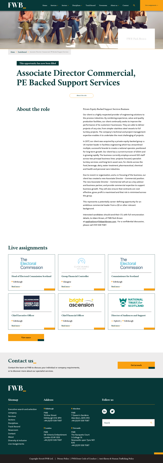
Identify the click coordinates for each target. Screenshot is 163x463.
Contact (126, 5)
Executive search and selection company (22, 411)
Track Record (91, 5)
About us (114, 5)
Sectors (64, 5)
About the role (81, 95)
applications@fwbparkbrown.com (100, 221)
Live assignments (150, 5)
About (11, 437)
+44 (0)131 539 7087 (53, 420)
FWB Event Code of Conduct (84, 458)
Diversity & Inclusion (17, 440)
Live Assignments (16, 444)
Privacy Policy (63, 458)
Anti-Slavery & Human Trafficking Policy (116, 458)
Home (45, 5)
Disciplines (76, 5)
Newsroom (103, 5)
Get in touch (136, 365)
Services (53, 5)
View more (26, 337)
